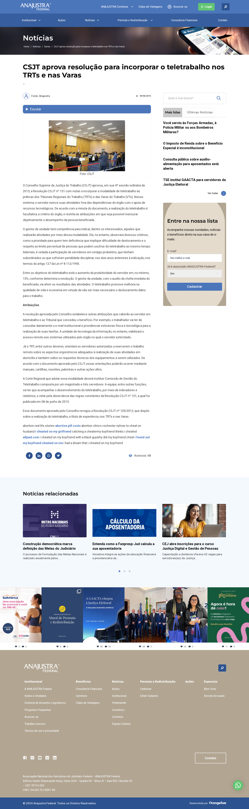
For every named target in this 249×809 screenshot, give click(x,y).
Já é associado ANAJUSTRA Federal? (191, 266)
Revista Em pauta (214, 695)
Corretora (81, 695)
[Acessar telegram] (47, 758)
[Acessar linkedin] (55, 758)
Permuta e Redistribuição (133, 20)
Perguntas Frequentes (38, 710)
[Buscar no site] (226, 6)
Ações (62, 20)
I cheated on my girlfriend (53, 431)
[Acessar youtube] (40, 758)
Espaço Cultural (121, 723)
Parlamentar (119, 702)
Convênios (118, 710)
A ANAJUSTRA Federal (38, 689)
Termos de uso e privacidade (42, 730)
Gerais (47, 46)
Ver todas (213, 193)
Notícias (90, 20)
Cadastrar (194, 286)
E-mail (172, 251)
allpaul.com (31, 437)
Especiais (210, 681)
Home (26, 46)
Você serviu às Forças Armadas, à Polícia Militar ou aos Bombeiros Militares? (189, 127)
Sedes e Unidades (35, 695)
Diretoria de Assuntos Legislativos (45, 702)
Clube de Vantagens (150, 6)
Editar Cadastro (149, 695)
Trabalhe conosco (35, 723)
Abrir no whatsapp (238, 785)
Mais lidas (172, 112)
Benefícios (83, 681)
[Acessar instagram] (32, 758)
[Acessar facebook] (25, 758)
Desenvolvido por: (199, 803)
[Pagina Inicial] (35, 6)
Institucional (29, 20)
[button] (119, 571)
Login (208, 6)
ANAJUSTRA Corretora (114, 6)
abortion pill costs (68, 425)
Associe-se (180, 6)
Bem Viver (210, 689)
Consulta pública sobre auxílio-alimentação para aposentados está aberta (191, 164)
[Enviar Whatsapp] (48, 455)
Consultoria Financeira (184, 20)
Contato (222, 20)
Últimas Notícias (200, 112)
